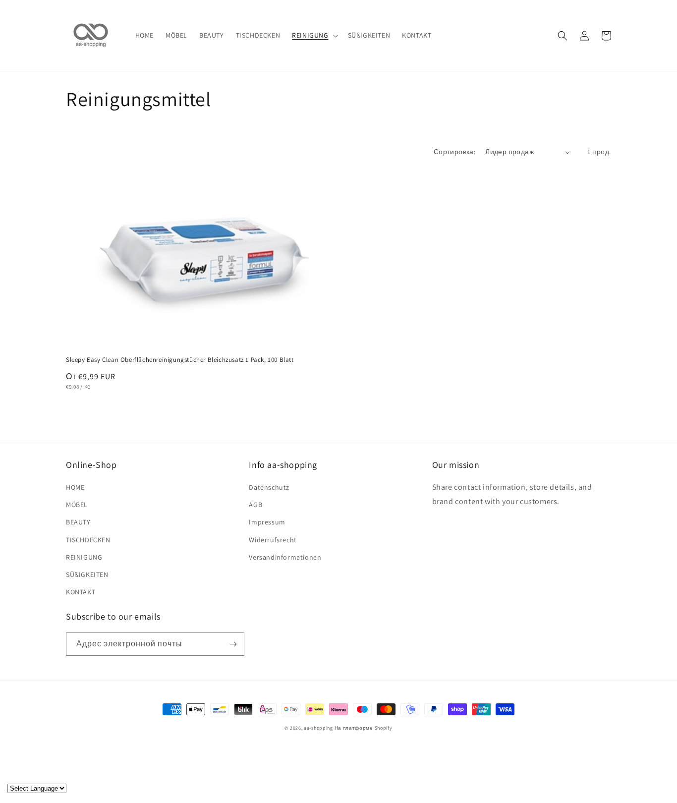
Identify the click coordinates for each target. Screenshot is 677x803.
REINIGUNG (84, 557)
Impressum (267, 521)
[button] (313, 35)
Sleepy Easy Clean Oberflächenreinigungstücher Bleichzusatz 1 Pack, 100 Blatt (180, 360)
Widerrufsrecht (272, 539)
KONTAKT (80, 591)
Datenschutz (269, 487)
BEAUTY (78, 521)
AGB (255, 504)
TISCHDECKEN (88, 539)
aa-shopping (318, 728)
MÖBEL (77, 504)
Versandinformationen (285, 557)
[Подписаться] (233, 644)
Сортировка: (454, 151)
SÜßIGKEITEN (87, 574)
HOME (75, 487)
